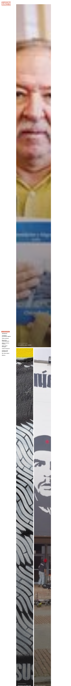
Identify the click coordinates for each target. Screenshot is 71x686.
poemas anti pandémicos (22, 683)
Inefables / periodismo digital (23, 343)
